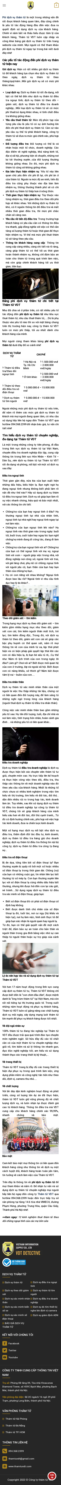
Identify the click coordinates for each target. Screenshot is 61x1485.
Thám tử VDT (46, 1194)
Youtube (13, 1357)
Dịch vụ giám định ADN (45, 1315)
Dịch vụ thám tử (13, 1282)
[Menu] (4, 5)
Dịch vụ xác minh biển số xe (15, 1309)
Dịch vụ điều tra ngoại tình (43, 1284)
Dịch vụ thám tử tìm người (42, 1292)
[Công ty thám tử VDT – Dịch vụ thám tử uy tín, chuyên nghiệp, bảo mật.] (30, 5)
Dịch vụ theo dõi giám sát (15, 1292)
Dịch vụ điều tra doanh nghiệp (44, 1300)
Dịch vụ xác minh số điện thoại (14, 1317)
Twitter (12, 1350)
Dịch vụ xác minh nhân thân (16, 1300)
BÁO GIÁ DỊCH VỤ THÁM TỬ (13, 1325)
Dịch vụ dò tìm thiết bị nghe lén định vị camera (43, 1309)
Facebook (13, 1343)
